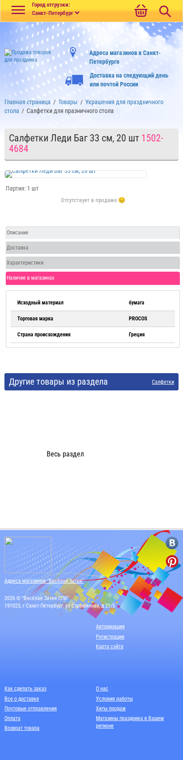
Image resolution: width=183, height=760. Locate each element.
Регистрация (110, 637)
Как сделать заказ (25, 689)
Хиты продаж (111, 708)
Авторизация (110, 627)
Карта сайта (109, 646)
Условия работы (114, 699)
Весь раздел (65, 454)
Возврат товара (22, 728)
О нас (102, 689)
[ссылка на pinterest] (172, 561)
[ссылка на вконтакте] (172, 543)
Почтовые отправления (30, 708)
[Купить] (93, 205)
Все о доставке (21, 699)
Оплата (12, 718)
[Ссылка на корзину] (140, 11)
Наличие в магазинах (30, 278)
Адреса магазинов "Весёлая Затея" (44, 581)
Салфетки (163, 382)
